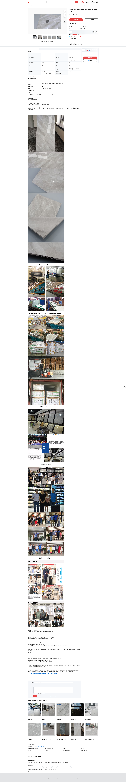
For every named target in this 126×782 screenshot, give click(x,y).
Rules (98, 5)
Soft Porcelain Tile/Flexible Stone (33, 748)
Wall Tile (64, 752)
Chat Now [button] (92, 19)
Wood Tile (29, 750)
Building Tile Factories (47, 767)
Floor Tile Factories (39, 767)
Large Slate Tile (65, 748)
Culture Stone (47, 752)
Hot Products (39, 774)
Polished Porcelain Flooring (56, 762)
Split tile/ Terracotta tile (31, 752)
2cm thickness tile (83, 750)
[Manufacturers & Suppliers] (33, 2)
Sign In (70, 44)
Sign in (97, 2)
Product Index (80, 774)
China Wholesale (59, 774)
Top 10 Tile (40, 769)
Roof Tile (82, 752)
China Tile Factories (31, 767)
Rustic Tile (82, 748)
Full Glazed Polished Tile (49, 748)
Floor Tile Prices (67, 767)
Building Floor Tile (60, 767)
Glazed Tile (30, 762)
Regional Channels (74, 774)
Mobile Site (84, 774)
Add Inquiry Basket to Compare (47, 41)
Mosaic (46, 750)
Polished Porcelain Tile (66, 750)
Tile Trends (45, 769)
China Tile (54, 767)
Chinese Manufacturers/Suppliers (51, 774)
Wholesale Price (64, 774)
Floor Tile (40, 762)
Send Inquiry (76, 19)
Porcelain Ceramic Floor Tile (32, 769)
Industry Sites (69, 774)
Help (81, 5)
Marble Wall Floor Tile (75, 767)
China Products (44, 774)
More (28, 771)
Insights (88, 774)
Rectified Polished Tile (66, 762)
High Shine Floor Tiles (47, 762)
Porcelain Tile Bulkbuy (52, 769)
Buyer (76, 5)
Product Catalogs (41, 746)
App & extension (86, 5)
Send (35, 696)
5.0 (86, 50)
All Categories (31, 5)
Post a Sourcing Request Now (55, 696)
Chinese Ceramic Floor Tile (85, 767)
